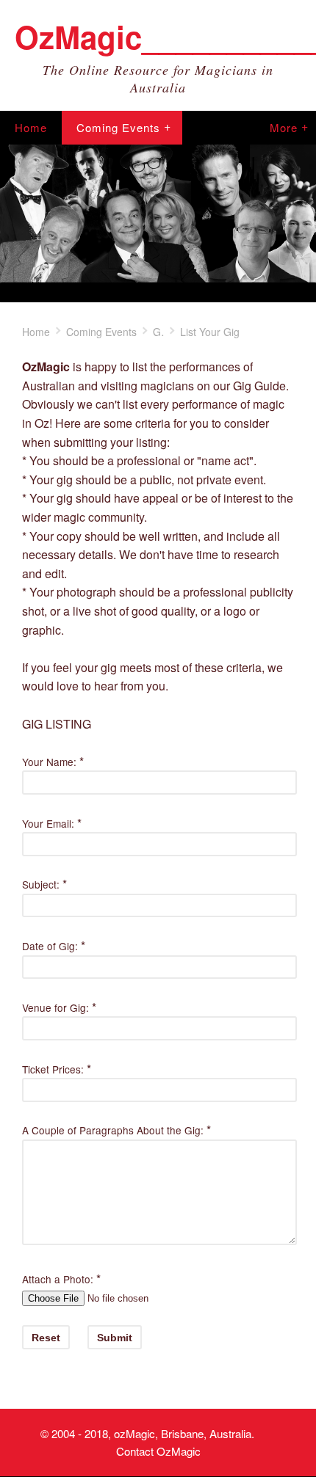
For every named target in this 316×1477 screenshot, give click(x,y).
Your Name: (49, 761)
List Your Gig (210, 331)
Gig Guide (158, 331)
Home (31, 127)
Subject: (41, 884)
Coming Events (118, 127)
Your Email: (48, 823)
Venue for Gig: (55, 1007)
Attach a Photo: (57, 1279)
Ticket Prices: (53, 1069)
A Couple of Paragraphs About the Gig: (113, 1130)
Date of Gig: (50, 945)
